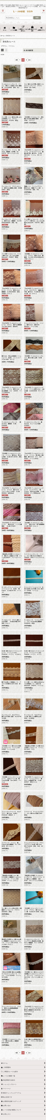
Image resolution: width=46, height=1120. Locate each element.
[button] (3, 11)
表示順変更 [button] (29, 50)
